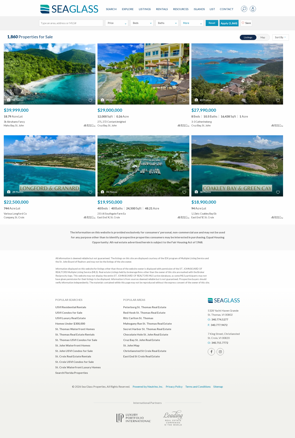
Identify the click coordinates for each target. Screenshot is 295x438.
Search (111, 9)
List (212, 9)
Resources (180, 9)
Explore (128, 9)
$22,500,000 (16, 201)
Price (111, 23)
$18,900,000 (203, 201)
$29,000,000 (109, 110)
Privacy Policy (174, 386)
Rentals (162, 9)
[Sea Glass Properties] (68, 6)
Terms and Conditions (198, 386)
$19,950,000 (109, 201)
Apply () (229, 23)
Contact (227, 9)
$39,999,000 (16, 110)
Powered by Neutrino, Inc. (148, 386)
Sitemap (218, 386)
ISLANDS (199, 9)
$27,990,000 (203, 110)
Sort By (279, 37)
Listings (145, 9)
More (186, 23)
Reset (212, 22)
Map (263, 37)
